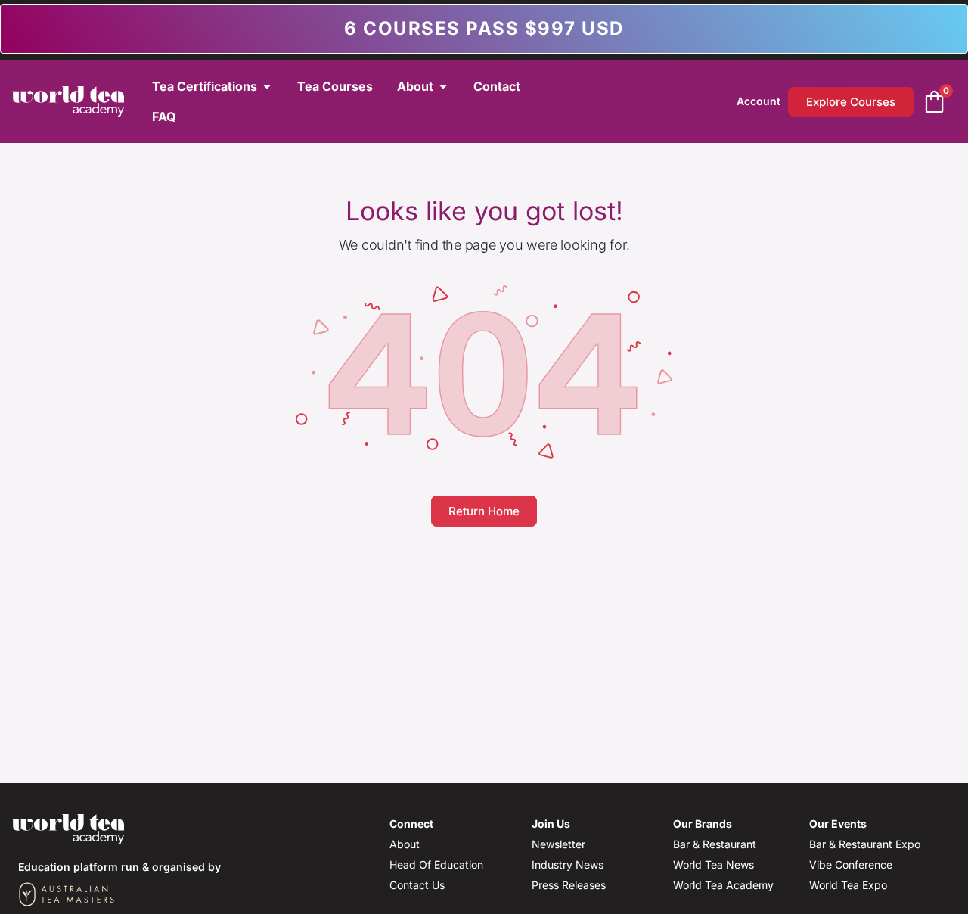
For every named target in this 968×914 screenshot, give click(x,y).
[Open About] (443, 86)
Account (758, 101)
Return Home (484, 511)
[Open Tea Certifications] (267, 86)
